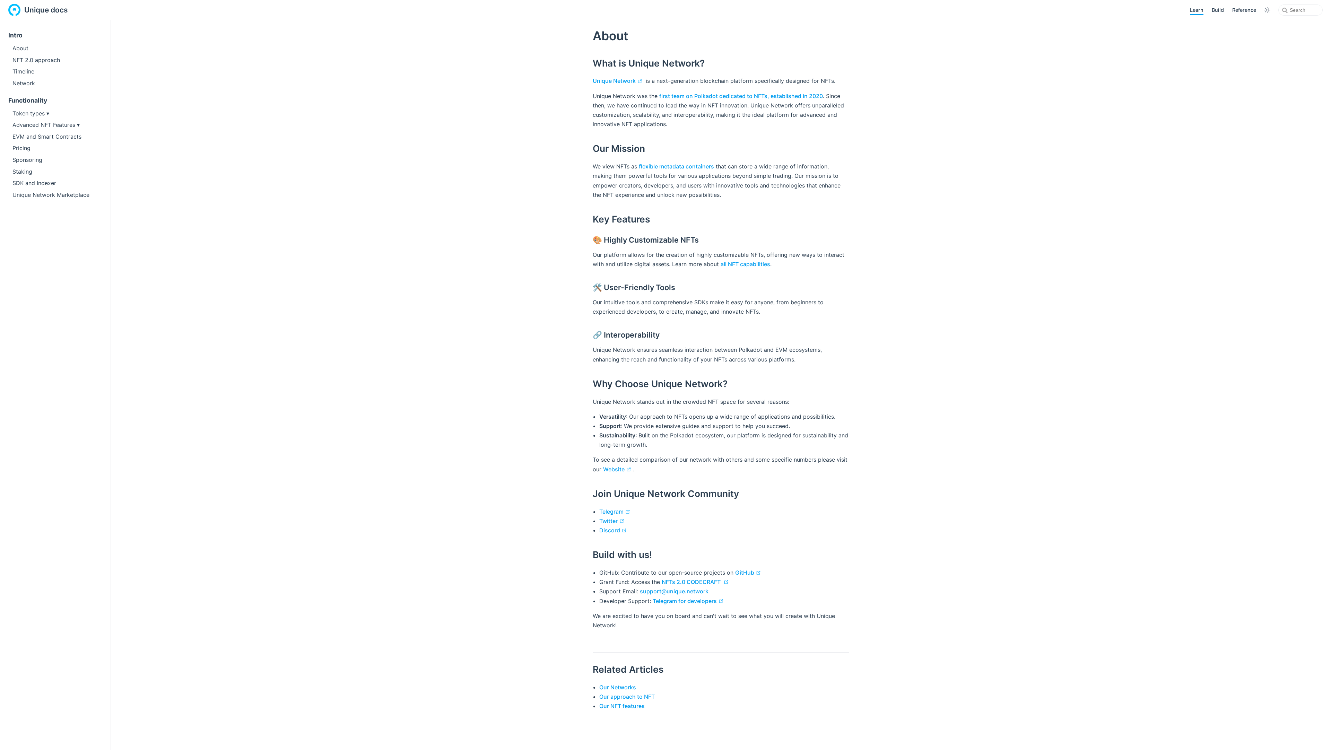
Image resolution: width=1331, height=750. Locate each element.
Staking (22, 171)
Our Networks (617, 687)
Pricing (21, 148)
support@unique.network (674, 591)
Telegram (615, 511)
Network (23, 83)
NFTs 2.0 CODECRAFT (696, 581)
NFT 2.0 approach (36, 59)
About (20, 48)
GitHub (749, 572)
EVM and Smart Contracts (46, 136)
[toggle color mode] (1267, 10)
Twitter (612, 520)
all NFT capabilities (745, 264)
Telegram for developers (689, 601)
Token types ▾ (30, 113)
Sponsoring (27, 159)
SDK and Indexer (34, 183)
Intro (15, 35)
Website (618, 469)
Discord (613, 530)
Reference (1244, 10)
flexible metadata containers (676, 166)
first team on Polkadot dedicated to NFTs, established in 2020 (741, 96)
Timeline (23, 71)
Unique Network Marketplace (50, 194)
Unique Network (618, 80)
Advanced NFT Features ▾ (46, 124)
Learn (1196, 10)
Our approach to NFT (627, 696)
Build (1218, 10)
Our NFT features (622, 706)
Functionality (27, 100)
